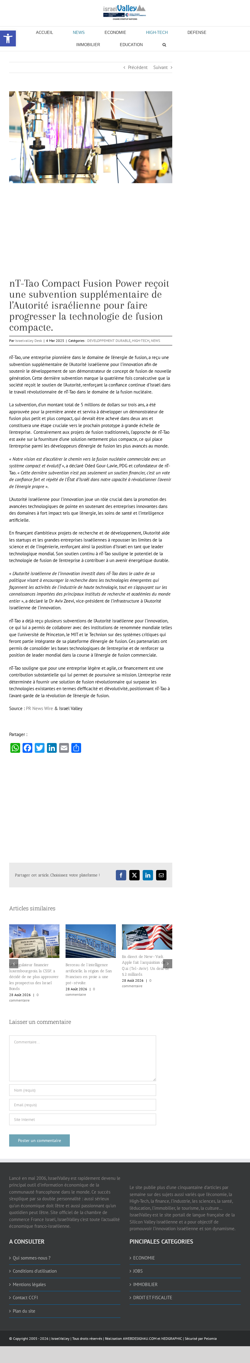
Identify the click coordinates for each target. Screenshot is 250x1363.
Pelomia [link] (210, 1338)
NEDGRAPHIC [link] (171, 1338)
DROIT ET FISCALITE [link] (152, 1297)
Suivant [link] (160, 67)
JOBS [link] (138, 1271)
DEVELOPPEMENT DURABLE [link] (108, 340)
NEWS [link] (155, 340)
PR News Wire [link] (39, 708)
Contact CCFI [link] (25, 1297)
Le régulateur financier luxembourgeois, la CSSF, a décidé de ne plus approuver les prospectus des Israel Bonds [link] (170, 976)
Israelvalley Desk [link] (28, 340)
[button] (13, 963)
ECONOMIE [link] (144, 1258)
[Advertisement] (90, 235)
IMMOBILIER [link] (145, 1284)
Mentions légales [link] (29, 1284)
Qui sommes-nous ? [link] (32, 1258)
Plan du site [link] (24, 1311)
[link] (125, 12)
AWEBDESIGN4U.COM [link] (139, 1338)
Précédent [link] (138, 67)
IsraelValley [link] (60, 1338)
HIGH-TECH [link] (140, 340)
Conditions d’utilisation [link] (35, 1271)
